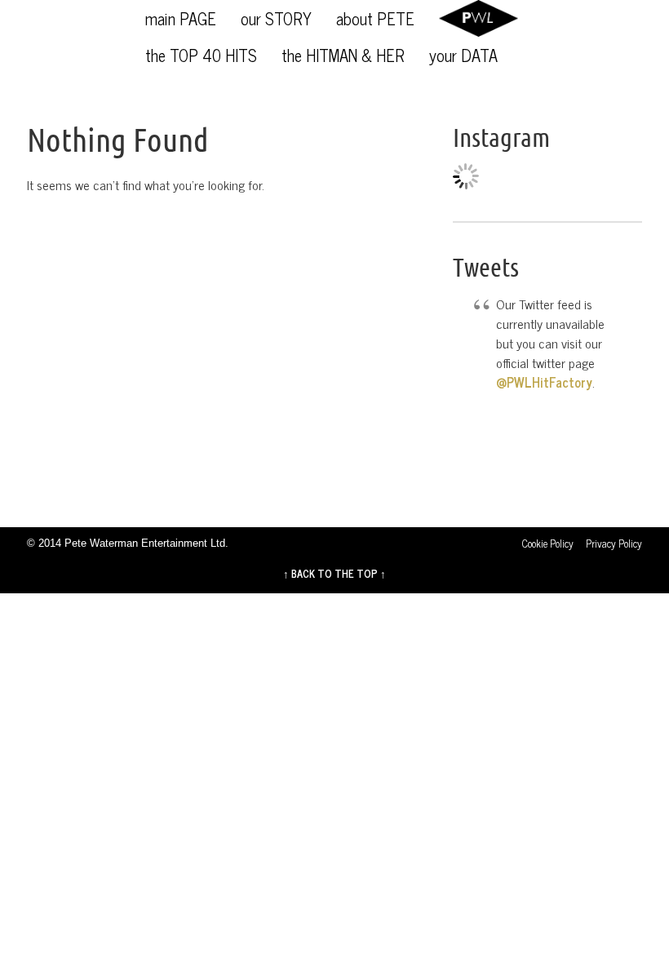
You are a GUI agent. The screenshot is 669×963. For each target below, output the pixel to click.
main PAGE (180, 18)
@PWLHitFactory (544, 382)
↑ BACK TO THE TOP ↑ (334, 573)
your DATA (463, 55)
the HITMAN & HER (343, 55)
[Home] (479, 18)
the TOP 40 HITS (201, 55)
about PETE (375, 18)
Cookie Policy (548, 543)
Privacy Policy (614, 543)
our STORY (276, 18)
